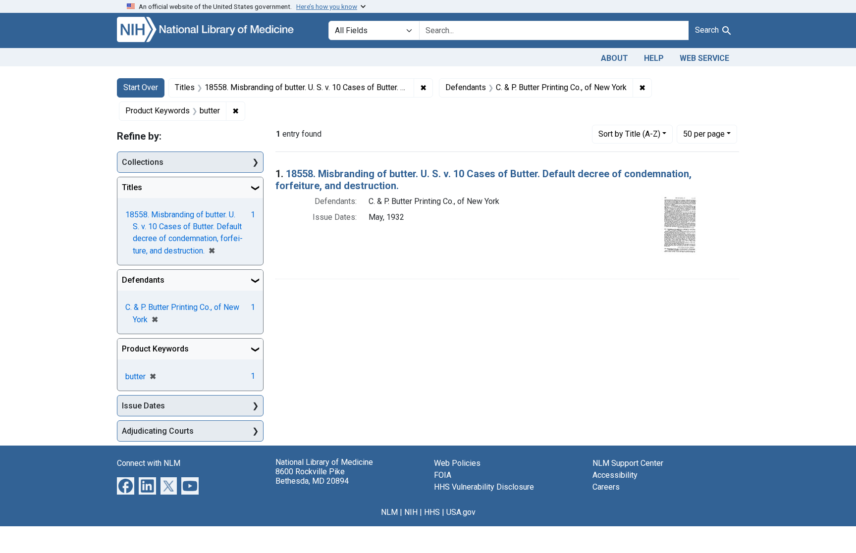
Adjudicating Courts (158, 431)
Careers (606, 487)
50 (704, 134)
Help (654, 58)
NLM (389, 512)
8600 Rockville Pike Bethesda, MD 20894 (312, 476)
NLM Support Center (627, 463)
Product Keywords (155, 348)
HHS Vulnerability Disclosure (484, 487)
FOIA (442, 475)
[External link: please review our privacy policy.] (125, 485)
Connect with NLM (148, 463)
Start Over (140, 87)
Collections (142, 162)
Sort (629, 134)
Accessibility (615, 475)
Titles (132, 187)
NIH (411, 512)
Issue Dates (143, 405)
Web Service (704, 58)
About (614, 58)
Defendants (143, 280)
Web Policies (457, 463)
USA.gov (461, 512)
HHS (432, 512)
